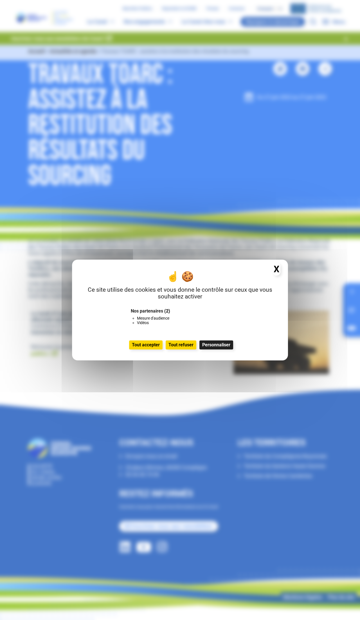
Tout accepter (146, 344)
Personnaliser (216, 344)
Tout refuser (181, 344)
